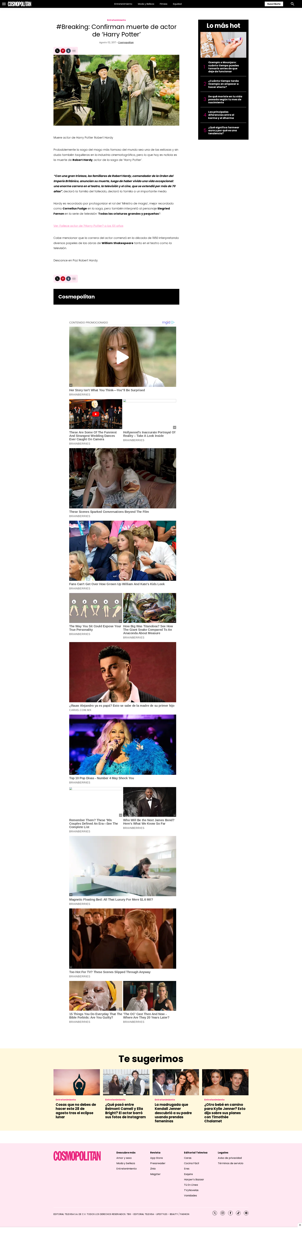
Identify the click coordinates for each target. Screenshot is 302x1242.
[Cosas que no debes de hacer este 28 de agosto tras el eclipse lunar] (76, 1082)
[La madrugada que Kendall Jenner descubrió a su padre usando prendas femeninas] (176, 1082)
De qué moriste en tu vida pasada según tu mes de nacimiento (225, 99)
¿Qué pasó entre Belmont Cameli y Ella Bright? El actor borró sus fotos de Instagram (125, 1110)
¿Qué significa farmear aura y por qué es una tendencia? (223, 130)
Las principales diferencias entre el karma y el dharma (221, 115)
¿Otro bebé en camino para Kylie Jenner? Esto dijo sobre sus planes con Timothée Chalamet (224, 1113)
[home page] (19, 4)
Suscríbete (274, 4)
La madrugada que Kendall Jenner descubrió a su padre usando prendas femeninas (173, 1113)
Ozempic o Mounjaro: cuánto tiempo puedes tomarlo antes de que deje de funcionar (223, 67)
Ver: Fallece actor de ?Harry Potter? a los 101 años (88, 226)
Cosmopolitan (126, 42)
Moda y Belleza (146, 4)
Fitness (163, 4)
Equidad (177, 4)
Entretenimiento (123, 4)
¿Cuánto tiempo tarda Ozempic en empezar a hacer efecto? (223, 84)
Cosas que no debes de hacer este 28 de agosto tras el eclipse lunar (76, 1110)
